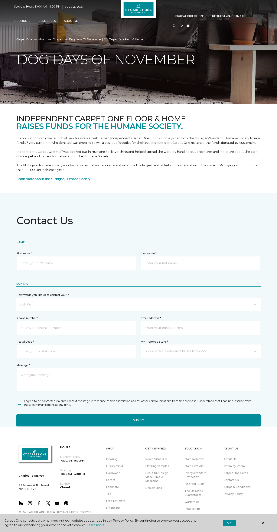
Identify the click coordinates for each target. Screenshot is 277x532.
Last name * (148, 253)
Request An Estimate (228, 16)
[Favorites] (181, 26)
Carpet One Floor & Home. (47, 512)
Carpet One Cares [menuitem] (236, 473)
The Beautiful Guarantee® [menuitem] (193, 493)
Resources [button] (47, 21)
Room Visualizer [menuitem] (156, 459)
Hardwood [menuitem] (113, 473)
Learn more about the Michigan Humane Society (53, 179)
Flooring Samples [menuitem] (157, 466)
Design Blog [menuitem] (153, 488)
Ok (229, 522)
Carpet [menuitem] (110, 480)
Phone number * (27, 318)
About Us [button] (71, 21)
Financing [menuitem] (113, 508)
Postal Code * (25, 341)
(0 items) (188, 25)
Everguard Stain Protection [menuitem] (195, 475)
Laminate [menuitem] (112, 487)
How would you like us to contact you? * (42, 295)
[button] (174, 26)
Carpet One (24, 39)
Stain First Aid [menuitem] (194, 466)
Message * (23, 365)
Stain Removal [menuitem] (194, 459)
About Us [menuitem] (230, 459)
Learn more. (96, 525)
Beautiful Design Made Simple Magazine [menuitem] (156, 477)
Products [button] (22, 21)
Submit (138, 420)
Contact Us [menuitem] (231, 480)
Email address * (151, 318)
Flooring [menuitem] (111, 459)
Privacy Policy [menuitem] (233, 494)
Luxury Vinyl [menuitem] (114, 466)
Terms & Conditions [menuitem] (237, 487)
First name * (24, 253)
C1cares (58, 39)
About (42, 39)
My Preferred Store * (154, 341)
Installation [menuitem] (192, 509)
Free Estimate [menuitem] (115, 501)
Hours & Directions (189, 16)
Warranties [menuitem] (191, 502)
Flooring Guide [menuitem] (194, 484)
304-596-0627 (74, 6)
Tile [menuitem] (108, 494)
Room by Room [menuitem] (234, 466)
